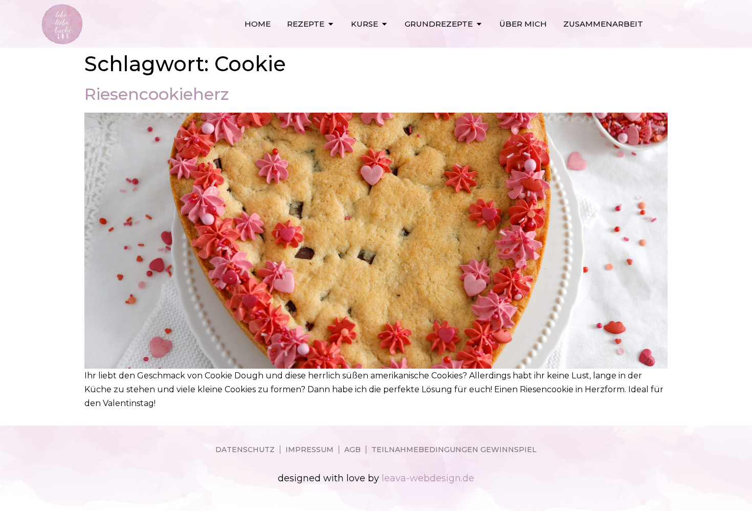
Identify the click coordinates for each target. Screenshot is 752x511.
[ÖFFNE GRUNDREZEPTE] (479, 24)
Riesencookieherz (156, 94)
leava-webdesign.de (428, 478)
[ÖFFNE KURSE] (384, 24)
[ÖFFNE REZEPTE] (331, 24)
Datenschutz (245, 449)
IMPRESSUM (309, 449)
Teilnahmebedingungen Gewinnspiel (454, 449)
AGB (352, 449)
